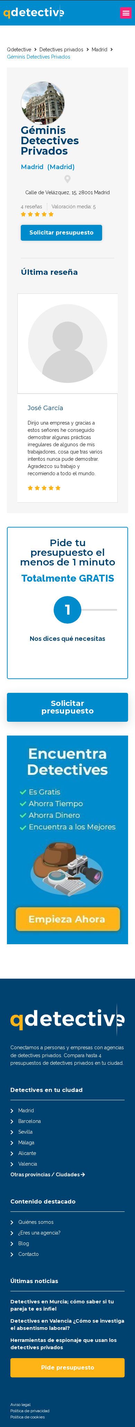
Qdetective (19, 49)
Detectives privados (61, 49)
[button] (126, 13)
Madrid (99, 49)
